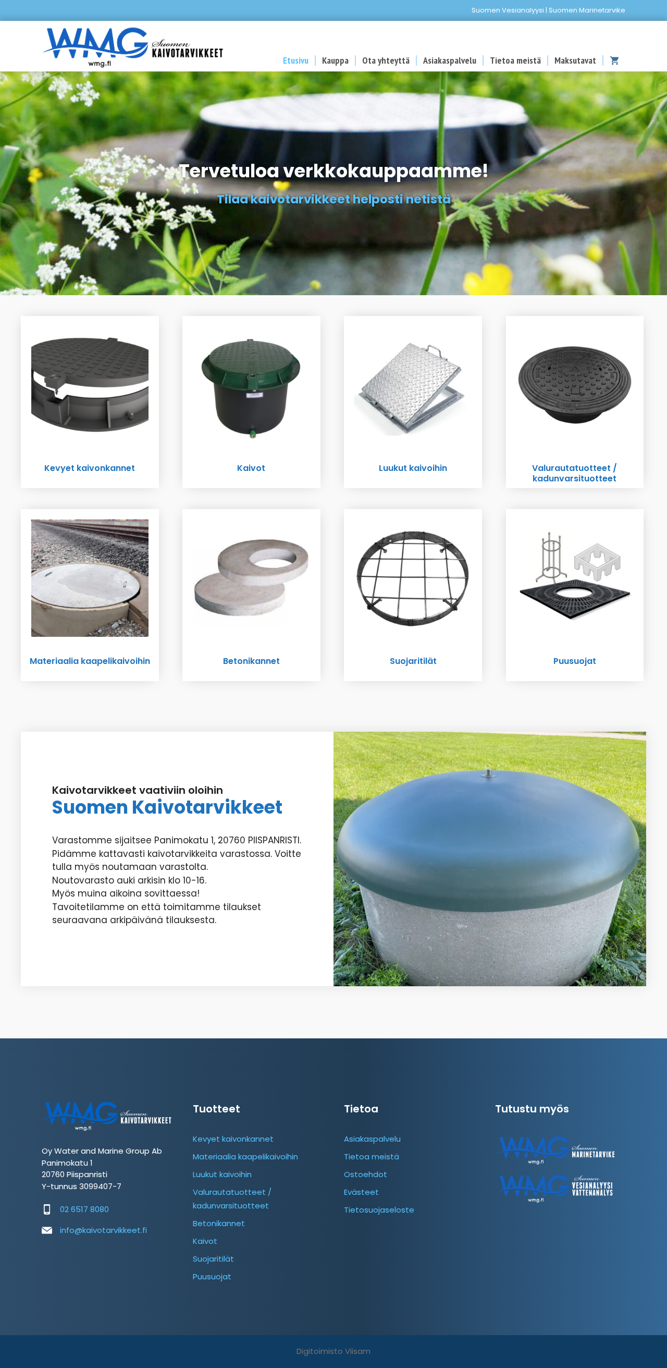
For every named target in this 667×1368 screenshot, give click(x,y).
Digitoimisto (320, 1351)
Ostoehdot (365, 1174)
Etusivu (295, 60)
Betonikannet (219, 1223)
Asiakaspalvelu (449, 60)
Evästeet (361, 1192)
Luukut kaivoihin (222, 1174)
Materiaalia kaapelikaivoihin (245, 1156)
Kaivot (205, 1241)
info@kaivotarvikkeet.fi (103, 1230)
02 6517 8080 (84, 1209)
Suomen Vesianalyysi (508, 10)
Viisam (357, 1351)
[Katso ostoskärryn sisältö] (614, 60)
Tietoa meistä (515, 60)
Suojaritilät (213, 1258)
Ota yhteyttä (386, 60)
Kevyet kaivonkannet (233, 1138)
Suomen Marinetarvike (587, 10)
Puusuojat (212, 1276)
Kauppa (335, 60)
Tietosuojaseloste (379, 1209)
